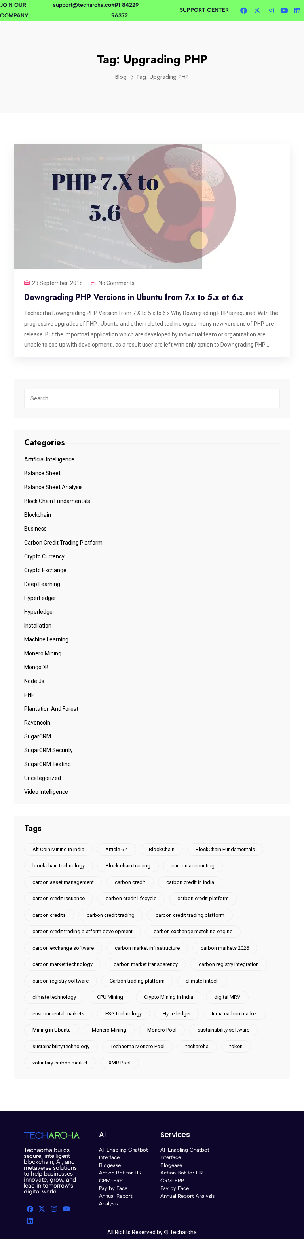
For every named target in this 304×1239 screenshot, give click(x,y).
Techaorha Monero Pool (137, 1046)
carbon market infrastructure (147, 948)
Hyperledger (39, 612)
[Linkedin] (297, 10)
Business (35, 529)
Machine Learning (46, 639)
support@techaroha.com (84, 5)
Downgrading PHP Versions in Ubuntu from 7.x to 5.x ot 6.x (133, 297)
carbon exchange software (63, 948)
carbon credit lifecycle (131, 898)
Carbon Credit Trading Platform (63, 542)
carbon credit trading (111, 915)
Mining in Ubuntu (51, 1030)
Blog (121, 76)
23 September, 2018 (57, 283)
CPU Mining (110, 997)
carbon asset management (63, 882)
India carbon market (234, 1014)
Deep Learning (42, 584)
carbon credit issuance (58, 898)
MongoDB (36, 667)
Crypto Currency (44, 556)
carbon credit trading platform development (82, 931)
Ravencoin (37, 722)
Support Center (204, 10)
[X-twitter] (257, 10)
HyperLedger (40, 598)
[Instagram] (270, 10)
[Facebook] (243, 10)
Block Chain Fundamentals (57, 501)
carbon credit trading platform (190, 915)
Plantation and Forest (51, 709)
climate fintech (202, 981)
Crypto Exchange (45, 570)
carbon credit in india (190, 882)
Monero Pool (162, 1030)
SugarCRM (37, 736)
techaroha (197, 1046)
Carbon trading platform (137, 981)
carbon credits (49, 915)
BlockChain (162, 849)
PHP (29, 695)
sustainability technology (60, 1046)
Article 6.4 (116, 849)
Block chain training (128, 866)
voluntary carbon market (59, 1063)
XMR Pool (119, 1063)
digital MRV (227, 997)
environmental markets (58, 1014)
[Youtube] (284, 10)
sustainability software (223, 1030)
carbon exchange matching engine (193, 931)
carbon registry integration (229, 964)
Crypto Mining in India (168, 997)
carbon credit (130, 882)
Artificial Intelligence (49, 459)
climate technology (54, 997)
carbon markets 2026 (225, 948)
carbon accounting (193, 866)
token (236, 1046)
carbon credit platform (203, 898)
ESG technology (123, 1014)
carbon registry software (60, 981)
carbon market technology (62, 964)
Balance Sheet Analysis (53, 487)
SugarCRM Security (48, 750)
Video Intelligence (46, 792)
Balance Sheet (42, 473)
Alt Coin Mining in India (58, 849)
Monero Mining (42, 653)
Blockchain (37, 515)
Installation (37, 625)
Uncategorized (42, 778)
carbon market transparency (146, 964)
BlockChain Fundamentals (225, 849)
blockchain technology (58, 866)
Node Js (34, 681)
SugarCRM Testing (47, 764)
